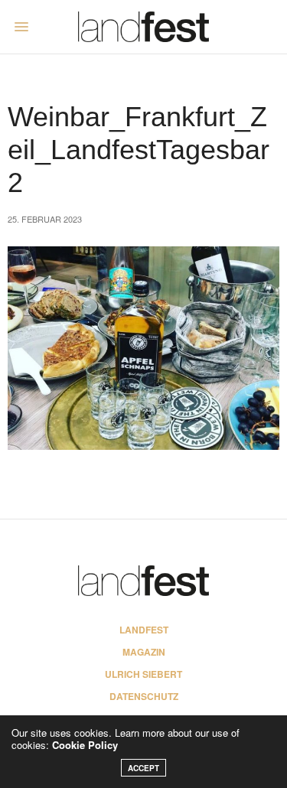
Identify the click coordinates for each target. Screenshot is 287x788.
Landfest (143, 630)
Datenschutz (143, 696)
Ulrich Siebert (143, 674)
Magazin (143, 652)
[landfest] (143, 26)
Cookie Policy (85, 745)
